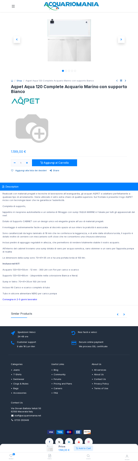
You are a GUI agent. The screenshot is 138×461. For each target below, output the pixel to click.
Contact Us (100, 379)
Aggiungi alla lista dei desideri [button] (31, 170)
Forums (57, 379)
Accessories (19, 392)
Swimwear (18, 379)
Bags (16, 388)
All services (100, 369)
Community (59, 374)
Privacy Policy (101, 383)
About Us (99, 374)
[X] (59, 442)
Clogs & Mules (20, 383)
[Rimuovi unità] (15, 163)
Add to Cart (84, 448)
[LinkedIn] (69, 442)
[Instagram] (89, 442)
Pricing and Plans (63, 383)
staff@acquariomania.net (27, 415)
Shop (19, 80)
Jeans (16, 369)
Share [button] (56, 170)
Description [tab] (12, 186)
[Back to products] (121, 80)
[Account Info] (127, 456)
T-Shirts (17, 374)
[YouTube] (79, 442)
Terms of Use (101, 388)
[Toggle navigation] (13, 6)
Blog (56, 369)
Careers (58, 388)
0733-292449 (21, 420)
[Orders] (49, 456)
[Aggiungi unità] (27, 163)
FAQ (56, 392)
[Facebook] (49, 442)
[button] (17, 39)
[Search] (88, 456)
